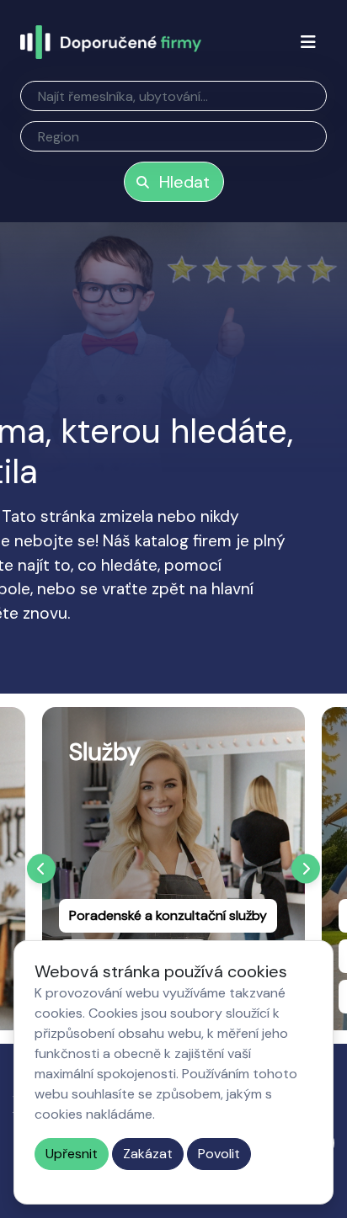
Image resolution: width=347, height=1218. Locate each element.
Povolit (219, 1153)
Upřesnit (71, 1153)
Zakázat (148, 1153)
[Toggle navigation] (308, 42)
